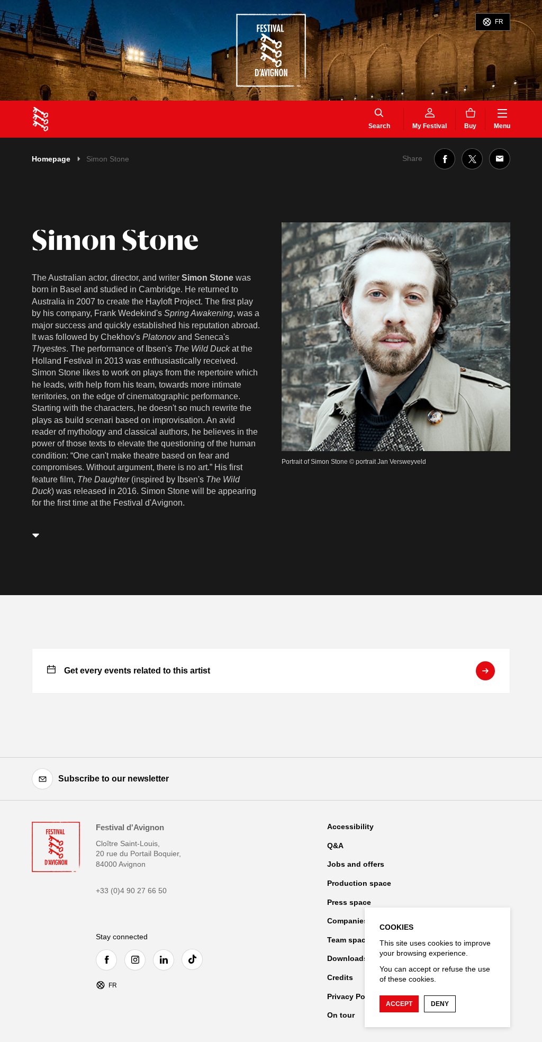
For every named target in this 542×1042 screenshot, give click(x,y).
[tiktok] (195, 959)
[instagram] (137, 960)
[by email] (499, 158)
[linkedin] (166, 960)
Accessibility (350, 826)
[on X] (472, 158)
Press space (349, 902)
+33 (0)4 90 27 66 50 (131, 890)
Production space (359, 883)
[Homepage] (40, 119)
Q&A (335, 845)
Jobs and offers (355, 864)
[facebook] (109, 960)
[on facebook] (444, 158)
